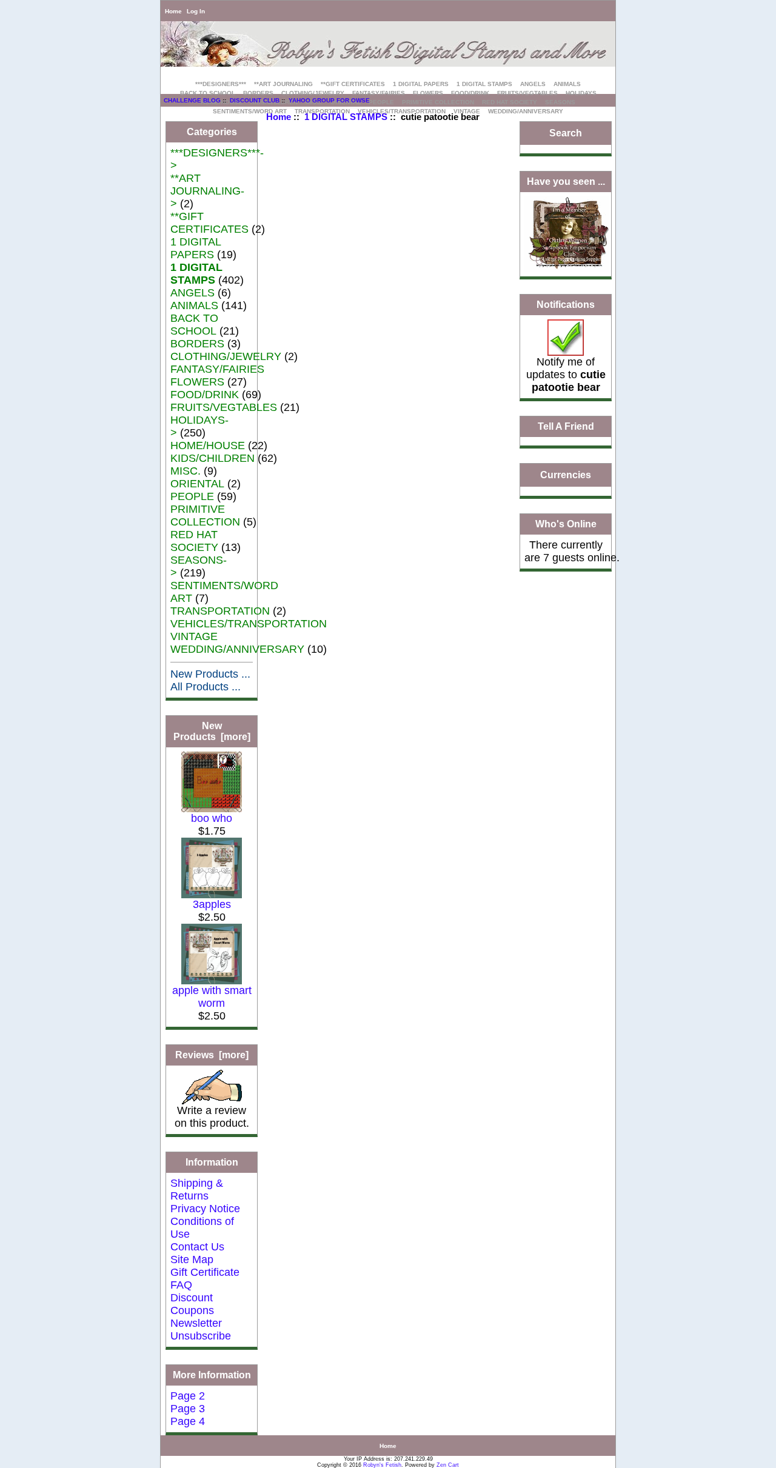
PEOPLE (381, 102)
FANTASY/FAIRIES (378, 93)
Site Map (191, 1259)
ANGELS (533, 84)
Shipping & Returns (196, 1189)
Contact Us (197, 1247)
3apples (212, 904)
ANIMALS (567, 84)
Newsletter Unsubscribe (200, 1329)
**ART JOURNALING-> (207, 191)
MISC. (185, 471)
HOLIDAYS (581, 93)
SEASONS (560, 102)
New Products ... (210, 674)
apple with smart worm (212, 996)
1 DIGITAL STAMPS (345, 117)
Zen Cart (447, 1465)
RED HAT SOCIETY (509, 102)
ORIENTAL (197, 484)
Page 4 (187, 1421)
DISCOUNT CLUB (254, 100)
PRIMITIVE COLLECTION (438, 102)
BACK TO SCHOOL (207, 93)
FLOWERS (428, 93)
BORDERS (258, 93)
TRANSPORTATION (220, 611)
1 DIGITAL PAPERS (421, 84)
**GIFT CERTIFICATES (353, 84)
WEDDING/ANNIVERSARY (525, 111)
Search (565, 133)
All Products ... (205, 687)
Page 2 (187, 1396)
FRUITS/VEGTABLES (527, 93)
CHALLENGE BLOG (192, 100)
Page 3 (187, 1409)
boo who (211, 818)
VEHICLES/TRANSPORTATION (248, 624)
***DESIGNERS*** (220, 84)
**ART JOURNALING (283, 84)
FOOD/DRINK (470, 93)
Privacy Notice (205, 1209)
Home (173, 11)
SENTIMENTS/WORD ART (250, 111)
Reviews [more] (212, 1055)
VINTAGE (194, 636)
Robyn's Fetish (382, 1465)
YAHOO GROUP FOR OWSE (329, 100)
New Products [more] (211, 731)
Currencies (565, 475)
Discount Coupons (192, 1304)
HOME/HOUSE (207, 445)
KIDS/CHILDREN (212, 458)
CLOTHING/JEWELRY (312, 93)
